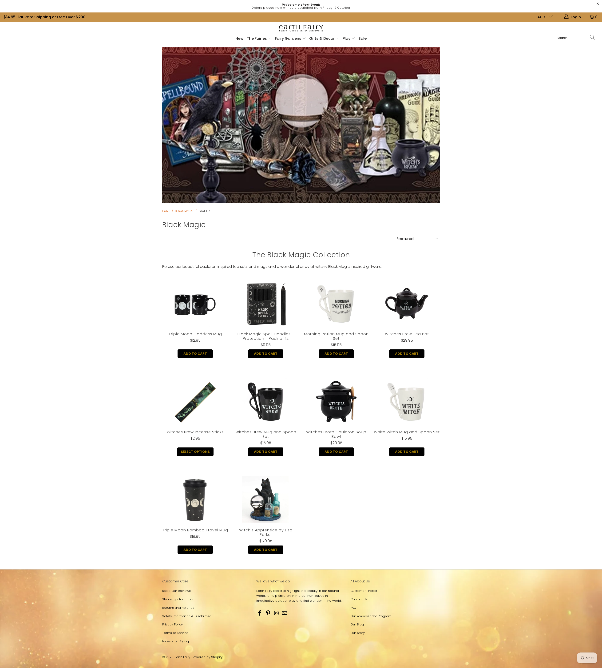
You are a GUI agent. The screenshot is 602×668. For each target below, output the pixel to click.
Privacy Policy (172, 624)
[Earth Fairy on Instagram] (276, 613)
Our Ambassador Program (370, 616)
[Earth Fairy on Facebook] (259, 613)
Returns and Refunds (178, 607)
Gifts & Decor (322, 38)
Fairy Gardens (288, 38)
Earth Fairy (182, 657)
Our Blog (357, 624)
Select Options (195, 451)
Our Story (357, 633)
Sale (362, 38)
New (239, 38)
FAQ (353, 607)
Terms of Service (175, 633)
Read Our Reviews (176, 591)
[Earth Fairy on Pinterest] (268, 613)
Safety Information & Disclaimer (186, 616)
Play (346, 38)
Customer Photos (363, 591)
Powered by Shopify (207, 657)
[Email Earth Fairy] (285, 613)
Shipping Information (178, 599)
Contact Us (358, 599)
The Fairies (257, 38)
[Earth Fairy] (301, 28)
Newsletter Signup (176, 641)
